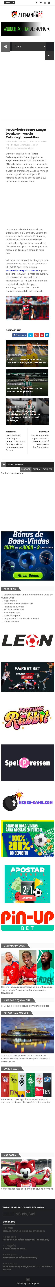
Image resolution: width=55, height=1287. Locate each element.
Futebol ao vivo (12, 612)
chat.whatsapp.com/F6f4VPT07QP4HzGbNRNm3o (27, 1268)
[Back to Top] (28, 1279)
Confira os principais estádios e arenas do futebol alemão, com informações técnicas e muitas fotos (25, 1058)
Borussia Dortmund (17, 355)
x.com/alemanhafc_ (15, 1248)
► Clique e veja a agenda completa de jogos (25, 1005)
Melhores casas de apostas (18, 603)
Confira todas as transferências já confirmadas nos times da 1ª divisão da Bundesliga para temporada (26, 989)
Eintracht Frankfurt (17, 407)
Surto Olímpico (12, 615)
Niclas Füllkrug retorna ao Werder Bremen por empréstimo (24, 390)
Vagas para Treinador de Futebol (21, 618)
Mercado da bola (25, 148)
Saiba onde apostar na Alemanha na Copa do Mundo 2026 (27, 596)
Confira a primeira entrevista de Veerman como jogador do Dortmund (27, 361)
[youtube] (49, 2)
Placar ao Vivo (11, 621)
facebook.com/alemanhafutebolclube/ (26, 1239)
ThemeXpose (33, 1283)
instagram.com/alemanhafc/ (20, 1257)
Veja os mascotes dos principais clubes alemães (27, 1188)
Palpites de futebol (14, 606)
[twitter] (41, 2)
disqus (36, 469)
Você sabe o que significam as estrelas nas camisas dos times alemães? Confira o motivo (26, 1101)
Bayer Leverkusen (22, 144)
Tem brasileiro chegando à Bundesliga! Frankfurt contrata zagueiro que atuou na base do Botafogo (23, 416)
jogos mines (10, 600)
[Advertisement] (27, 87)
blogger (25, 469)
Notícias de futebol (14, 609)
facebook (47, 469)
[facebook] (36, 2)
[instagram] (45, 2)
